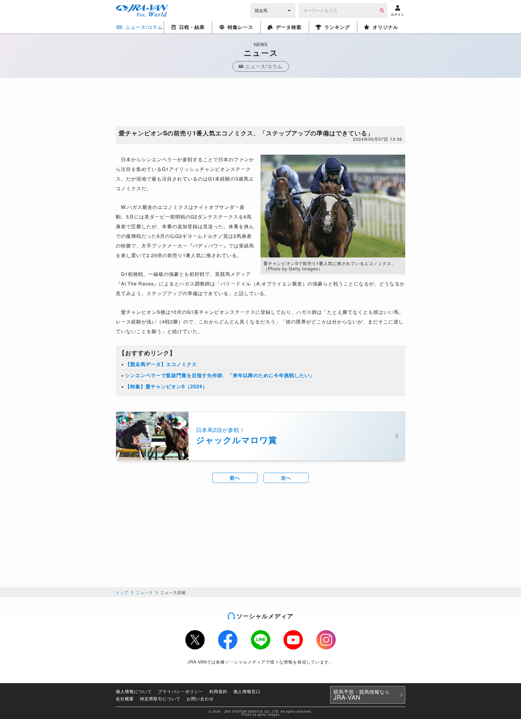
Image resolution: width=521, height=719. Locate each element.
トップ (122, 592)
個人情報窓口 (246, 691)
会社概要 (125, 698)
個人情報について (134, 691)
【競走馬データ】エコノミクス (161, 364)
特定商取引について (160, 698)
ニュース (144, 592)
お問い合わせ (200, 698)
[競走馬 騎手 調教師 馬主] (272, 10)
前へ (235, 477)
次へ (286, 477)
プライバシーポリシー (180, 691)
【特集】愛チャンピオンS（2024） (166, 386)
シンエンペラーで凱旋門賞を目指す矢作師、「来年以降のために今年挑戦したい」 (220, 375)
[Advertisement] (260, 103)
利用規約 (218, 691)
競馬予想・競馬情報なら (361, 695)
